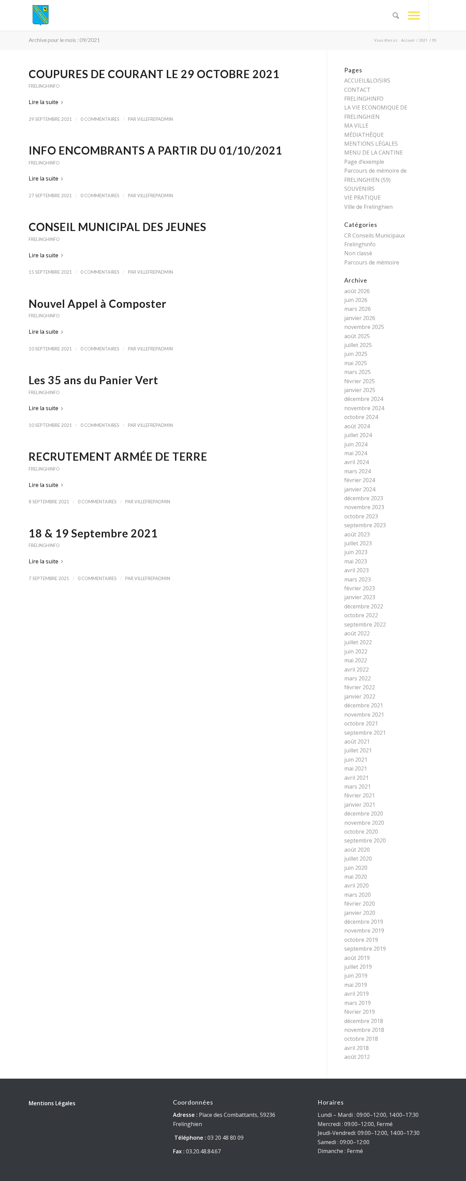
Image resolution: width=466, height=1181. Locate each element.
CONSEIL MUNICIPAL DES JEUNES (117, 226)
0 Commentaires (100, 119)
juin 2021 (355, 759)
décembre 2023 (363, 498)
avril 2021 (356, 777)
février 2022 (359, 687)
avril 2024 (356, 462)
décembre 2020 (363, 813)
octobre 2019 (361, 940)
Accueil (407, 40)
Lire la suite (43, 102)
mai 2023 (355, 561)
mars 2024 (357, 471)
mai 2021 (355, 768)
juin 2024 (355, 444)
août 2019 (357, 958)
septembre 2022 (365, 624)
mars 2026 (357, 309)
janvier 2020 (359, 913)
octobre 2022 (361, 615)
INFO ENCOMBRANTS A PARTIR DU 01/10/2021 (155, 150)
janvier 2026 (359, 318)
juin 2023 (355, 552)
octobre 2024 (361, 417)
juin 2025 (355, 354)
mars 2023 (357, 579)
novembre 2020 (364, 822)
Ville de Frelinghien (368, 207)
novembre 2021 (364, 714)
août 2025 (357, 336)
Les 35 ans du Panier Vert (93, 380)
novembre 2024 (364, 408)
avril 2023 (356, 570)
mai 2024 (355, 453)
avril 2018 (356, 1048)
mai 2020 (355, 876)
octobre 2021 (361, 723)
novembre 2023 (364, 507)
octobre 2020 (361, 831)
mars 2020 (357, 894)
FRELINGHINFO (363, 98)
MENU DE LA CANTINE (373, 152)
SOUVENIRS (359, 188)
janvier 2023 (359, 597)
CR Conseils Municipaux (374, 235)
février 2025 (359, 381)
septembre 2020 (365, 840)
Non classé (358, 253)
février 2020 (359, 903)
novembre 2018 (364, 1030)
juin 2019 (355, 975)
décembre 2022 (363, 606)
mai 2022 (355, 660)
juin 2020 (355, 868)
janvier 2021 (359, 804)
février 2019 (359, 1012)
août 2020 (357, 849)
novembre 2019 (364, 930)
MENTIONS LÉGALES (371, 143)
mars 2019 (357, 1003)
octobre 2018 (361, 1038)
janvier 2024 (359, 489)
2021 (423, 40)
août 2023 (357, 534)
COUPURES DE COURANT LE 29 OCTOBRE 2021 (154, 74)
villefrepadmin (155, 119)
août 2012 (357, 1057)
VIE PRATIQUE (362, 197)
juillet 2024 (358, 435)
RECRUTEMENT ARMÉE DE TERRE (118, 456)
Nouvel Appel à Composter (97, 303)
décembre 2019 (363, 921)
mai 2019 (355, 985)
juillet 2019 (358, 966)
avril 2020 (356, 885)
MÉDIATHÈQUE (364, 135)
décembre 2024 (363, 399)
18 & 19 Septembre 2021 (93, 533)
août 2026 (357, 291)
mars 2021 (357, 786)
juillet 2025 (358, 345)
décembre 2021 (363, 705)
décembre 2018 (363, 1021)
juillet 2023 (358, 543)
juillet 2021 (358, 750)
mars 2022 (357, 678)
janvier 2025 (359, 390)
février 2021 (359, 795)
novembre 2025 (364, 327)
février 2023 (359, 588)
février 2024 (359, 480)
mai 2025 (355, 363)
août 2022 (357, 633)
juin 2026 (355, 300)
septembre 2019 (365, 948)
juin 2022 (355, 651)
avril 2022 (356, 669)
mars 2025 (357, 372)
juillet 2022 (358, 642)
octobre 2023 (361, 516)
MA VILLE (356, 125)
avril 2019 (356, 993)
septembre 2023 (365, 525)
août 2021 (357, 741)
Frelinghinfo (44, 86)
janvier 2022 (359, 696)
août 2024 (357, 426)
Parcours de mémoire (371, 262)
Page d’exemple (364, 161)
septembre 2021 (365, 732)
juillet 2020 (358, 858)
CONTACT (357, 89)
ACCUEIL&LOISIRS (367, 80)
